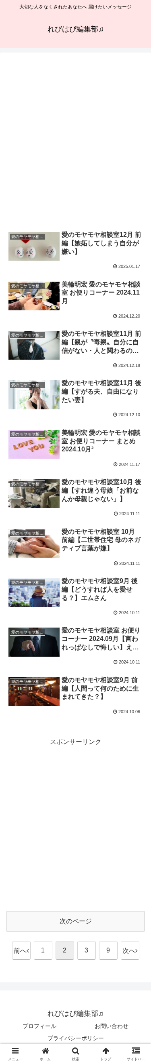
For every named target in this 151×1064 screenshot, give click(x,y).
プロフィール (39, 1026)
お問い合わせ (111, 1026)
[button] (135, 985)
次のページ (76, 921)
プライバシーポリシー (76, 1038)
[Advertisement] (75, 141)
